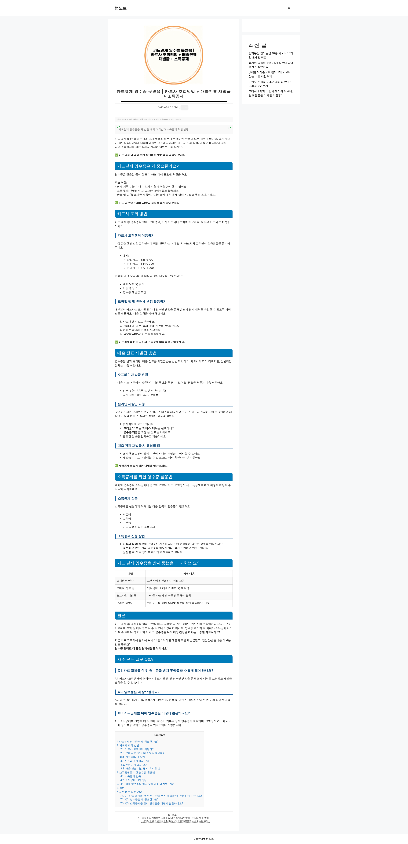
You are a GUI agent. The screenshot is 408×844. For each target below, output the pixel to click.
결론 (120, 787)
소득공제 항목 (130, 776)
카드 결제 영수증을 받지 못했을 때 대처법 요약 (145, 783)
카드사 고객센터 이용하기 (137, 749)
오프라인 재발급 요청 (134, 760)
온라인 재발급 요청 (134, 764)
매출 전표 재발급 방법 (131, 757)
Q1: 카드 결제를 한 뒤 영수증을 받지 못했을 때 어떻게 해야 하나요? (161, 795)
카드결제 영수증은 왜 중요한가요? (137, 741)
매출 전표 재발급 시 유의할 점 (140, 768)
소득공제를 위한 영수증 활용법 (136, 772)
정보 (174, 814)
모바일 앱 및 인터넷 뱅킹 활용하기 (142, 753)
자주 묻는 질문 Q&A (129, 791)
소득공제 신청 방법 (133, 780)
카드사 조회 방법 (128, 745)
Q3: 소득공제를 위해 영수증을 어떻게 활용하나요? (151, 803)
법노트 (121, 8)
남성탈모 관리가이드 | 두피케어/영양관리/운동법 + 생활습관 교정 (175, 821)
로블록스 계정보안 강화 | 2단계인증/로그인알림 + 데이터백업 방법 (175, 818)
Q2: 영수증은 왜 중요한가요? (139, 799)
